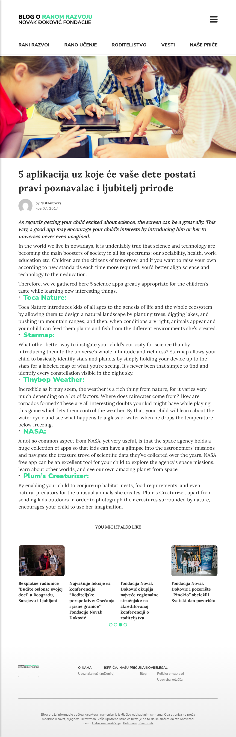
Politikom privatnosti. (138, 723)
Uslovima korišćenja (106, 723)
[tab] (110, 624)
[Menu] (214, 19)
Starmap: (39, 335)
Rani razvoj (33, 45)
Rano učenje (80, 45)
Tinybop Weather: (54, 379)
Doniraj (109, 673)
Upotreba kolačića (170, 679)
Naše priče (204, 45)
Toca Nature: (45, 297)
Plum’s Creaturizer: (56, 476)
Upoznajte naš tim (91, 673)
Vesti (168, 45)
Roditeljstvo (129, 45)
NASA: (34, 431)
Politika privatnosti (170, 673)
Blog (143, 673)
